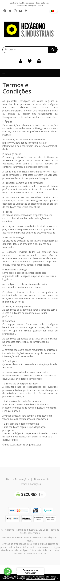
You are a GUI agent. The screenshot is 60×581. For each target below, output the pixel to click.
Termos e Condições (30, 483)
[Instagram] (15, 10)
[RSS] (26, 10)
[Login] (20, 60)
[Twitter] (10, 10)
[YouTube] (20, 10)
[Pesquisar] (53, 49)
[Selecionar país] (54, 11)
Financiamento (41, 479)
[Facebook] (4, 10)
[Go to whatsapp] (8, 572)
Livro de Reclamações (17, 479)
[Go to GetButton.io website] (8, 578)
